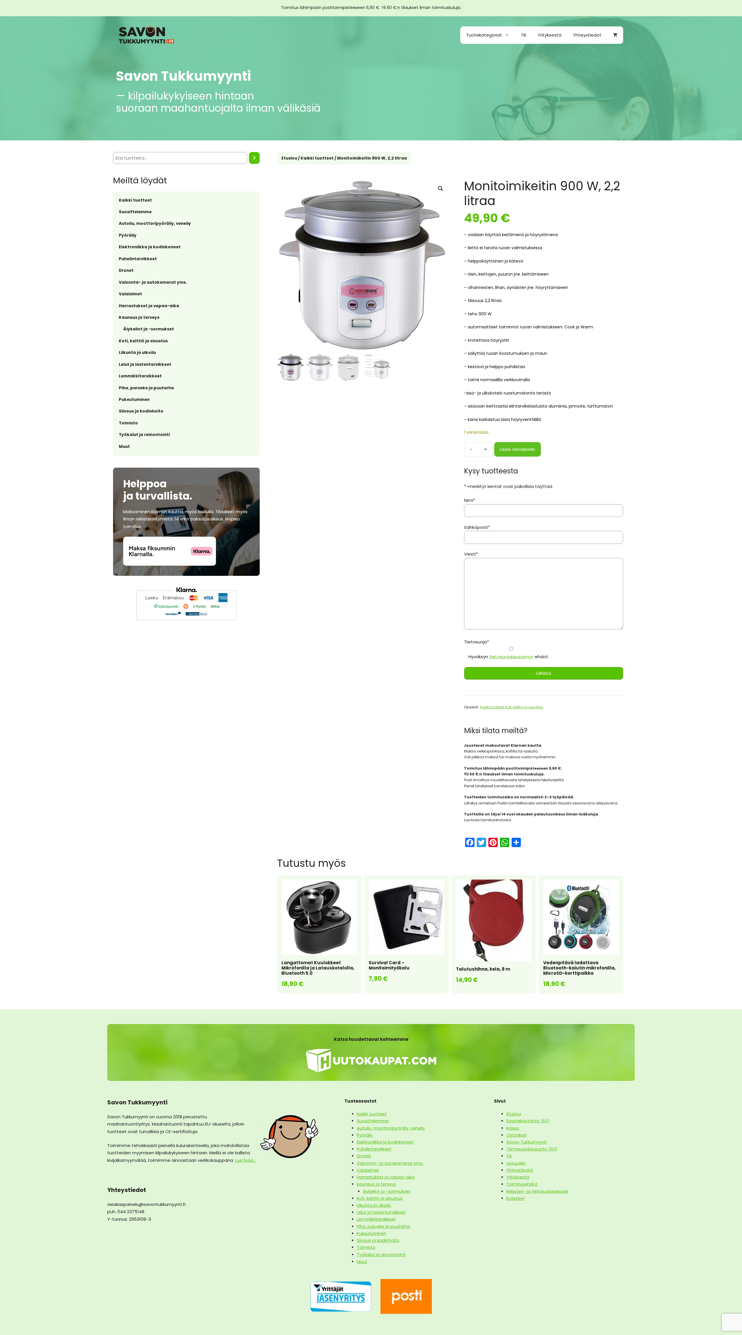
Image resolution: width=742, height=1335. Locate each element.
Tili (523, 35)
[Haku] (254, 158)
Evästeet (515, 1198)
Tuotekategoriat (484, 35)
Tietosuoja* (476, 642)
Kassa (512, 1128)
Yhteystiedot (587, 35)
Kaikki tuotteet (317, 158)
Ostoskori (516, 1135)
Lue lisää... (245, 1160)
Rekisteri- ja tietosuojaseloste (537, 1191)
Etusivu (289, 158)
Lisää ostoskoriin (517, 449)
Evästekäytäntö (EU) (527, 1121)
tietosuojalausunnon (511, 657)
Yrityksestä (549, 35)
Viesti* (471, 554)
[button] (440, 188)
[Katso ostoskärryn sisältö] (615, 35)
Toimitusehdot (521, 1184)
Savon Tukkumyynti (526, 1142)
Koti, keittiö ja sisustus (524, 707)
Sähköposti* (477, 527)
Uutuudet (516, 1163)
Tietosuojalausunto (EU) (531, 1149)
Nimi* (469, 500)
